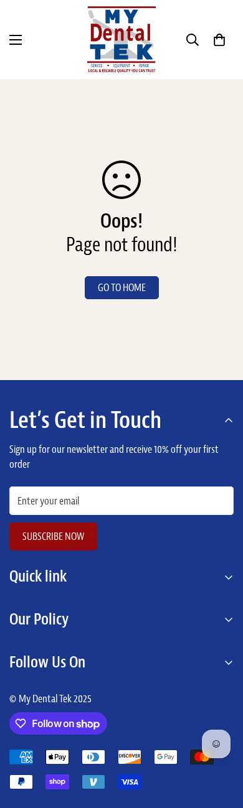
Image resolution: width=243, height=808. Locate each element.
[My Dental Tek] (121, 39)
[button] (219, 40)
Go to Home (122, 287)
